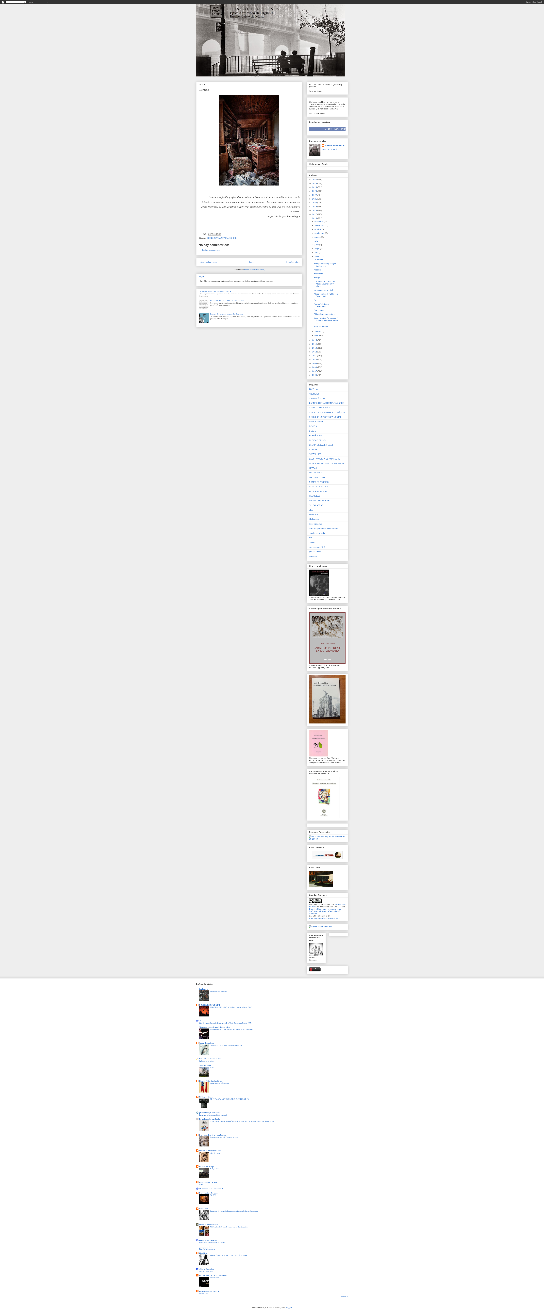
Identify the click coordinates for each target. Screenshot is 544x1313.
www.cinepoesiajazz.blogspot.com (324, 918)
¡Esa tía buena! (215, 1153)
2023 (314, 191)
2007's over (314, 389)
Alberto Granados (206, 1269)
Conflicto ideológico (206, 1271)
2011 (314, 355)
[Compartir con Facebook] (217, 234)
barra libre (313, 514)
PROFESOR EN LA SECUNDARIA (213, 1275)
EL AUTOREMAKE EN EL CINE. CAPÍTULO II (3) (229, 1099)
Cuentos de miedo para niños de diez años (215, 291)
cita (310, 538)
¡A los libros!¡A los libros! (209, 1112)
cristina (312, 542)
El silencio (318, 273)
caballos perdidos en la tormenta (323, 528)
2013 (314, 348)
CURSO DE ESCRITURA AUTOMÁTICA (327, 412)
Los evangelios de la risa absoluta (212, 1134)
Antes (201, 1184)
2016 (314, 218)
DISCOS (313, 426)
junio (316, 245)
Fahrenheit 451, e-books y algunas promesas (227, 300)
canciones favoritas (317, 533)
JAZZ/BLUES (315, 454)
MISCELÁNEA (315, 473)
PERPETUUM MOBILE (319, 500)
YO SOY (213, 1195)
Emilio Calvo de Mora (335, 145)
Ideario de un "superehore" (210, 1150)
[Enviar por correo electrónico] (209, 234)
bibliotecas (314, 519)
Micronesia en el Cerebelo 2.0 (211, 1188)
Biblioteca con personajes (218, 991)
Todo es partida (321, 326)
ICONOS (313, 449)
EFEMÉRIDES (315, 435)
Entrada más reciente (208, 262)
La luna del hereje (206, 1166)
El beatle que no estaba (324, 314)
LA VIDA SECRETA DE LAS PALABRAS (326, 463)
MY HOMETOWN (317, 477)
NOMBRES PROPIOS (319, 482)
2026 (314, 179)
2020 (314, 203)
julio (316, 241)
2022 (314, 195)
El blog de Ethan (205, 1096)
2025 (314, 183)
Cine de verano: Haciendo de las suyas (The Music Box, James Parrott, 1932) (225, 1023)
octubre (318, 229)
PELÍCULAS (314, 496)
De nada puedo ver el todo (209, 1119)
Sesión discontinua (206, 1043)
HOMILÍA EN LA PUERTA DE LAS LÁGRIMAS (228, 1255)
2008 (314, 367)
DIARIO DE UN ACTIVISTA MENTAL (221, 238)
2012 (314, 352)
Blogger (289, 1307)
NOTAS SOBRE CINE (318, 487)
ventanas (313, 556)
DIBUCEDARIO (316, 422)
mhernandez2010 (317, 547)
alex (311, 510)
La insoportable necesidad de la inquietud (213, 1115)
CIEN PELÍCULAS (317, 398)
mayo (317, 248)
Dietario (312, 431)
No (315, 300)
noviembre (319, 225)
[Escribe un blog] (212, 234)
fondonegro (203, 989)
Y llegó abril (214, 1169)
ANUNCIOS (314, 394)
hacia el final (203, 1293)
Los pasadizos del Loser (208, 1192)
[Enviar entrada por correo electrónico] (204, 234)
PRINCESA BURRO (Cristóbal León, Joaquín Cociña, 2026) (231, 1007)
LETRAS (313, 468)
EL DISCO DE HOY (317, 440)
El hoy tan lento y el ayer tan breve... (325, 264)
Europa (317, 277)
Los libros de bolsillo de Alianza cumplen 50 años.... (324, 283)
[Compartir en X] (214, 234)
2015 (314, 340)
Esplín (201, 276)
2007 (314, 371)
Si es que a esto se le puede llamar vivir (214, 1027)
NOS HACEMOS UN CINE (209, 1004)
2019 (314, 206)
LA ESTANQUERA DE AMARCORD (324, 459)
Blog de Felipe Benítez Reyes (210, 1080)
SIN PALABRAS (316, 505)
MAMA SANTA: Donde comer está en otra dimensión (228, 1227)
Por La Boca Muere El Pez (210, 1058)
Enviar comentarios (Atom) (254, 269)
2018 (314, 210)
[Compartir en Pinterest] (220, 234)
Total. (212, 1067)
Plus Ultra (203, 1253)
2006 (314, 375)
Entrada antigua (293, 262)
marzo (317, 256)
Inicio (251, 262)
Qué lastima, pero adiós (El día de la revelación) (226, 1045)
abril (316, 252)
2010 (314, 359)
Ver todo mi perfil (329, 149)
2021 (314, 199)
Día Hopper (319, 310)
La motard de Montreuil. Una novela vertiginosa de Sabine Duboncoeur (234, 1211)
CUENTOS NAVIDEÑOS (320, 408)
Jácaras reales (205, 1065)
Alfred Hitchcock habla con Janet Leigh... (326, 295)
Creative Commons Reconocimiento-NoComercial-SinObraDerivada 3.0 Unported (325, 911)
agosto (317, 237)
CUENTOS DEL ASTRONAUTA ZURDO (326, 403)
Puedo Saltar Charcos (208, 1240)
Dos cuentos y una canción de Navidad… (213, 1242)
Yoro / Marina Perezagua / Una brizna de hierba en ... (326, 320)
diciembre (319, 221)
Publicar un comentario (211, 250)
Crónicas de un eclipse (206, 1061)
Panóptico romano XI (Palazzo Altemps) (224, 1137)
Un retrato (318, 260)
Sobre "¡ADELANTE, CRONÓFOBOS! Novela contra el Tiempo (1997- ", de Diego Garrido (242, 1121)
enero (317, 335)
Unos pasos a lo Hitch (323, 290)
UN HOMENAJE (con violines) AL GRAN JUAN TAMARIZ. (232, 1029)
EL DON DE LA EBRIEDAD (321, 445)
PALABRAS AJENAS (318, 491)
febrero (318, 331)
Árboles (317, 270)
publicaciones (315, 552)
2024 (314, 187)
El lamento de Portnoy (208, 1182)
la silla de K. (204, 1208)
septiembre (319, 233)
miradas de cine (205, 1246)
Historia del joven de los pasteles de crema (226, 314)
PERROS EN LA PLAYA (209, 1291)
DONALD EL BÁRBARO (219, 1083)
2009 (314, 363)
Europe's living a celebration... (321, 305)
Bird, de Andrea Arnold (207, 1249)
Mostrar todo (344, 1297)
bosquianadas (315, 524)
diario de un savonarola (208, 1224)
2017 (314, 214)
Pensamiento (214, 1277)
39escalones (204, 1020)
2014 (314, 344)
